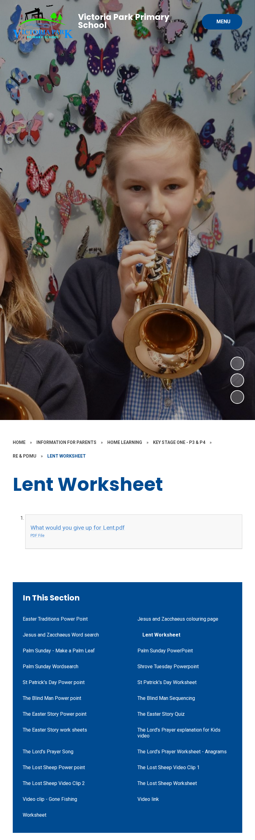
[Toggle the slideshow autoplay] (237, 397)
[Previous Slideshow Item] (237, 380)
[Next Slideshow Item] (237, 363)
